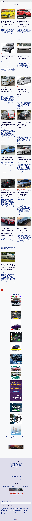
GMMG (2, 189)
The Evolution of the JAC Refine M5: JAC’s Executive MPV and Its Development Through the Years (23, 91)
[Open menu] (30, 1)
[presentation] (8, 14)
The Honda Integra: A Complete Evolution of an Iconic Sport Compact (24, 159)
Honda (18, 162)
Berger (18, 189)
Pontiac (4, 189)
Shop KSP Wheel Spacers (16, 450)
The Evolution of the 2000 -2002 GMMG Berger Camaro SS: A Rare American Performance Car (24, 194)
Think (17, 129)
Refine (18, 86)
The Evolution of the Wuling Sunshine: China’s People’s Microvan (8, 124)
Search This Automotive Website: (6, 501)
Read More (3, 73)
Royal (4, 272)
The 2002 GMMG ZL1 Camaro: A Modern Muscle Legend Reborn (23, 230)
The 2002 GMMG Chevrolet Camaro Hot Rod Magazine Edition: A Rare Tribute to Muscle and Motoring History (8, 232)
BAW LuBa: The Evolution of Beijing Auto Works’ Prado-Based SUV (8, 56)
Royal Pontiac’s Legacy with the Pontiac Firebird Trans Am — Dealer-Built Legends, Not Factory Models (8, 268)
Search (29, 502)
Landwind (18, 19)
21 (9, 289)
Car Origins (18, 519)
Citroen (2, 19)
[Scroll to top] (30, 520)
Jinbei (17, 53)
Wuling (2, 127)
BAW (1, 53)
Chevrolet (20, 189)
